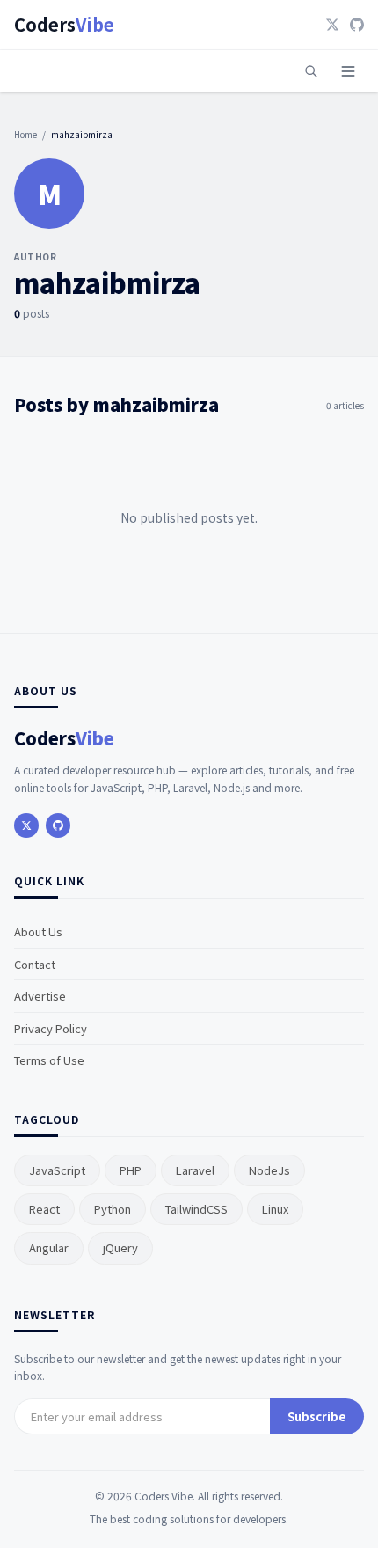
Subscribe (316, 1416)
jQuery (120, 1247)
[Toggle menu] (348, 71)
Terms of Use (49, 1060)
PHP (131, 1170)
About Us (38, 931)
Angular (49, 1247)
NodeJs (269, 1170)
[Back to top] (332, 1511)
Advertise (40, 995)
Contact (34, 964)
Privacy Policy (50, 1028)
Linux (275, 1208)
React (44, 1208)
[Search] (311, 71)
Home (25, 134)
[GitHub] (357, 25)
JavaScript (57, 1170)
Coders (64, 24)
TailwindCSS (196, 1208)
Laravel (195, 1170)
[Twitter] (332, 25)
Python (112, 1208)
